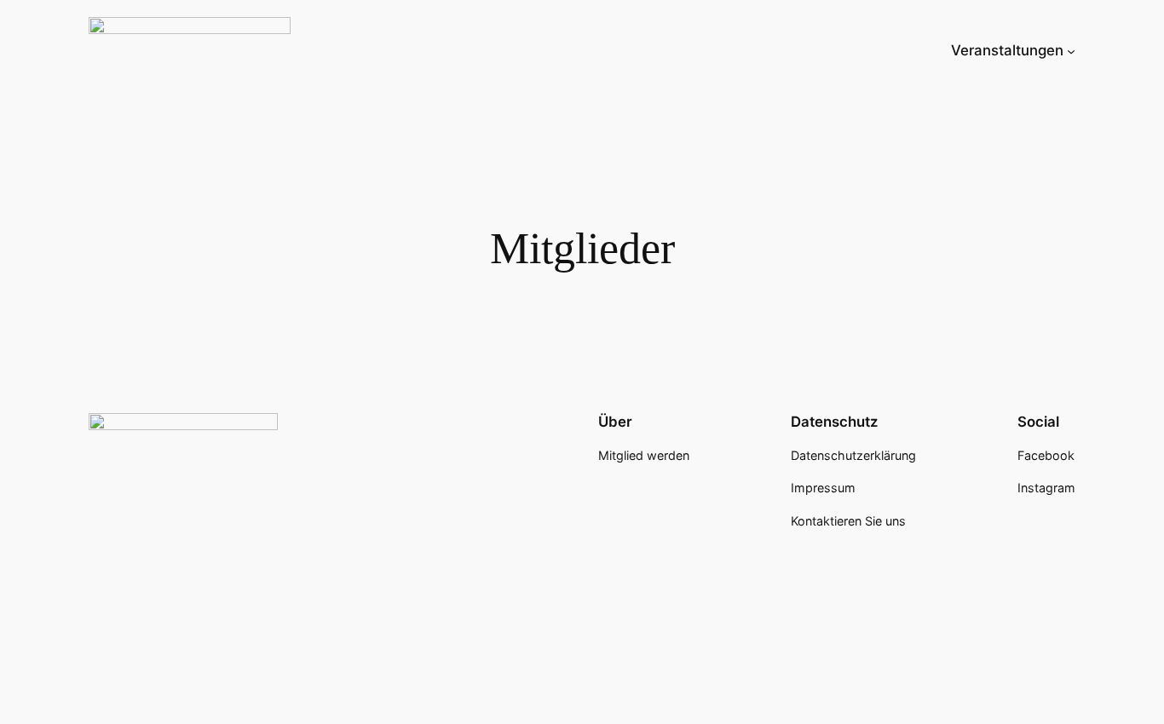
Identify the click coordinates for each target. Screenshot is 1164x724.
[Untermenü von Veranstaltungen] (1071, 50)
